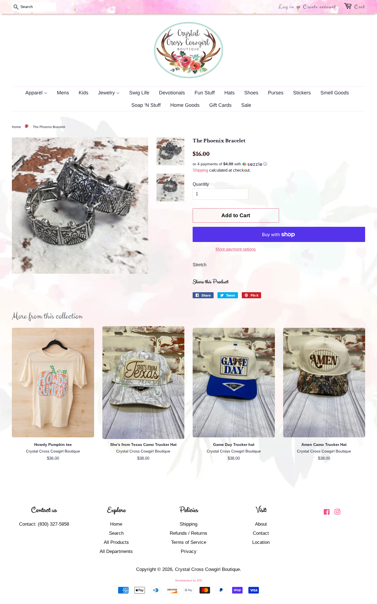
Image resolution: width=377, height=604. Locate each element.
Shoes (251, 92)
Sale (246, 105)
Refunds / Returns (188, 533)
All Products (116, 542)
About (261, 524)
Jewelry (107, 92)
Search (116, 533)
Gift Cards (220, 105)
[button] (279, 164)
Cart (359, 6)
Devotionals (172, 92)
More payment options (236, 249)
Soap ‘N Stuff (146, 105)
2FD (199, 580)
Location (261, 542)
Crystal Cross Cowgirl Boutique (207, 569)
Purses (275, 92)
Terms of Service (188, 542)
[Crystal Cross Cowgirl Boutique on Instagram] (337, 512)
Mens (63, 92)
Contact (261, 533)
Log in (286, 6)
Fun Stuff (205, 92)
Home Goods (185, 105)
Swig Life (139, 92)
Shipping (200, 170)
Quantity (201, 184)
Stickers (302, 92)
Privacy (189, 551)
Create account (319, 6)
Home (16, 127)
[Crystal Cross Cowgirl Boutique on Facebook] (326, 512)
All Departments (116, 551)
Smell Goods (334, 92)
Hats (229, 92)
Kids (83, 92)
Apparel (34, 92)
